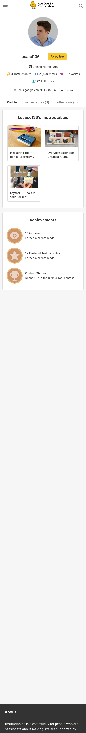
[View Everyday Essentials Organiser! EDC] (61, 136)
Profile (12, 102)
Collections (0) (66, 102)
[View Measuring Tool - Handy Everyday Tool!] (24, 136)
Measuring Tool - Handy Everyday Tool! (21, 155)
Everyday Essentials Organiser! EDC (61, 155)
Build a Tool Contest (61, 278)
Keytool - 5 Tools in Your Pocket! (22, 195)
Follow (59, 57)
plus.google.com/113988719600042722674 (45, 90)
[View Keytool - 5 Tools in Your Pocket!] (24, 177)
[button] (5, 6)
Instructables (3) (36, 102)
